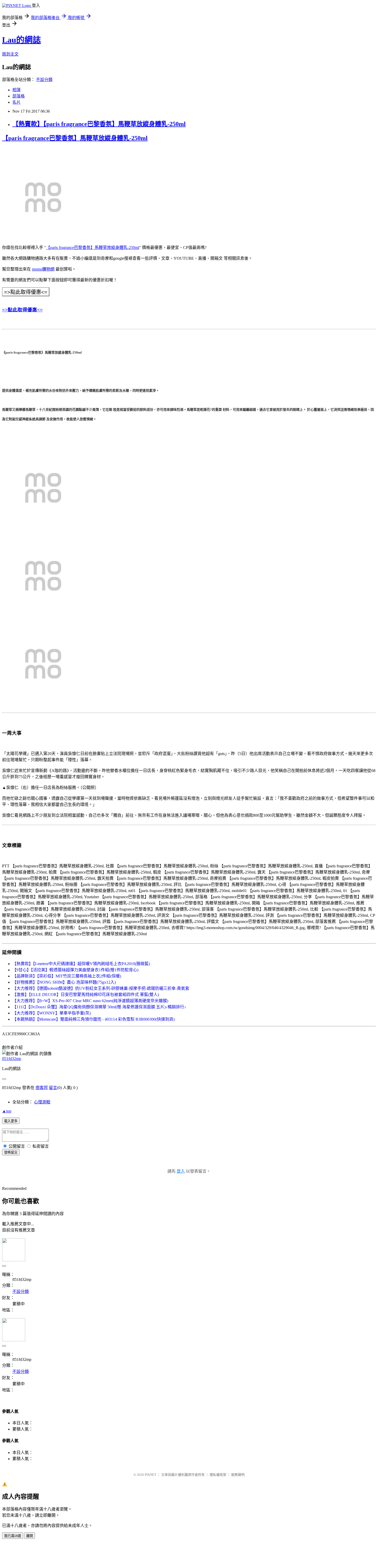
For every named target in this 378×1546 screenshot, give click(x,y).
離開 (29, 1536)
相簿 (16, 90)
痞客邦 (41, 1087)
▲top (6, 1111)
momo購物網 (43, 269)
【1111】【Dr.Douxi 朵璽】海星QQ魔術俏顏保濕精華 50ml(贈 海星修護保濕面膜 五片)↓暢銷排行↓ (99, 1007)
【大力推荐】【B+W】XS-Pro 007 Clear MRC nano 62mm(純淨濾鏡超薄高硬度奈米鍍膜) (90, 1001)
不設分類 (44, 79)
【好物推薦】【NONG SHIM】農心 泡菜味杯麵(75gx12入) (64, 982)
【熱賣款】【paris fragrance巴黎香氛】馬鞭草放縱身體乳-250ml (99, 124)
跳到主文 (10, 54)
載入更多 (10, 1121)
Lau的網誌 (21, 39)
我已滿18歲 (12, 1536)
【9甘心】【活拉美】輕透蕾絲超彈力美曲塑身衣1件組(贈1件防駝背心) (75, 970)
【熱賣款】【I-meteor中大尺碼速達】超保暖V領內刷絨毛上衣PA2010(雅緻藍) (81, 963)
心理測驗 (42, 1102)
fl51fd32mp (11, 1058)
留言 (53, 1087)
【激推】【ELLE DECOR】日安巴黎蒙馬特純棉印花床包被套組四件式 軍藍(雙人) (85, 994)
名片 (16, 102)
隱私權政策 (218, 1475)
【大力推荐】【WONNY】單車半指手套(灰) (51, 1013)
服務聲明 (238, 1475)
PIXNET (150, 1475)
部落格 (18, 96)
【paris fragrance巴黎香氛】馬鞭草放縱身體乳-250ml (75, 138)
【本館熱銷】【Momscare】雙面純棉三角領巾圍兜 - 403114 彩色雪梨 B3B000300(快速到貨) (93, 1019)
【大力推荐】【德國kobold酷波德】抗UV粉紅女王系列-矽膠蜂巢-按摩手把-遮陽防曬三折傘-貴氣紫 (100, 988)
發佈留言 (10, 1152)
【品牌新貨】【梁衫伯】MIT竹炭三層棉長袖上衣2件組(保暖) (66, 976)
